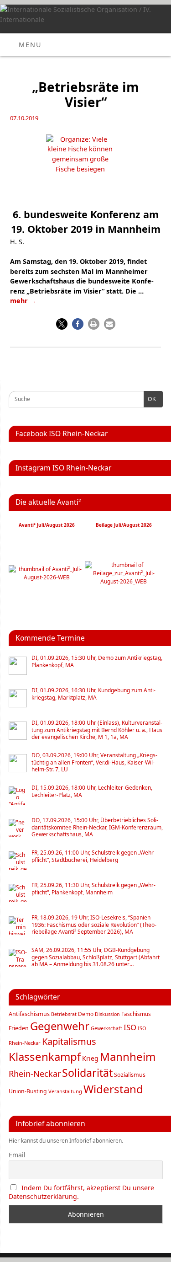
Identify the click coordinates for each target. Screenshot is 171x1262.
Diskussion (107, 1014)
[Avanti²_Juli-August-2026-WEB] (47, 577)
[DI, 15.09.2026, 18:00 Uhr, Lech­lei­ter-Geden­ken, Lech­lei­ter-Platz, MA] (18, 795)
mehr (23, 300)
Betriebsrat (64, 1014)
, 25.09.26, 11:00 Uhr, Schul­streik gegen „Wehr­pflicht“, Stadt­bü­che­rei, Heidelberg (93, 856)
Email (17, 1154)
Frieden (19, 1028)
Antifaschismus (29, 1014)
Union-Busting (28, 1091)
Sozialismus (129, 1075)
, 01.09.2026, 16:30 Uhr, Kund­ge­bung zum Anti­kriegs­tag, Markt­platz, (93, 694)
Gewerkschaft (106, 1028)
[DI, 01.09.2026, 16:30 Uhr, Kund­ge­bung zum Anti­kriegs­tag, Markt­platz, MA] (18, 698)
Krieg (90, 1058)
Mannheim (127, 1056)
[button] (61, 324)
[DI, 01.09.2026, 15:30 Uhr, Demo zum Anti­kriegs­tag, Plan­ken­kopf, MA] (18, 666)
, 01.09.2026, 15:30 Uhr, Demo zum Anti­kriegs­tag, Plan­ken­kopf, (96, 661)
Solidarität (87, 1072)
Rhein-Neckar (35, 1073)
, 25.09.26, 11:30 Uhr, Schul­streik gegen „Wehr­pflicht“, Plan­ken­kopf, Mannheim (93, 889)
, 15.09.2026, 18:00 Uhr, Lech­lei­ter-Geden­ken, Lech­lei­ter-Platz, (91, 791)
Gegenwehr (59, 1026)
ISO (130, 1027)
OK (150, 399)
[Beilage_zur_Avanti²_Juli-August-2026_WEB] (124, 581)
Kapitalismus (69, 1041)
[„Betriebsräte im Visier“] (85, 168)
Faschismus (136, 1014)
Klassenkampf (45, 1056)
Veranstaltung (65, 1091)
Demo (85, 1013)
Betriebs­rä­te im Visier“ (85, 94)
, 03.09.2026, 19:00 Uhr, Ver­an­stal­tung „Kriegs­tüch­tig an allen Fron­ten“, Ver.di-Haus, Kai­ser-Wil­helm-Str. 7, (94, 762)
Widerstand (113, 1088)
